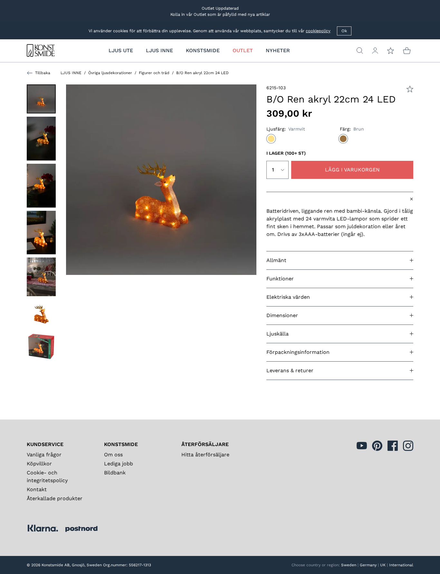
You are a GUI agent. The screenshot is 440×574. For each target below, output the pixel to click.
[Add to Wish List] (410, 89)
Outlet (243, 50)
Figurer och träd (154, 73)
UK (383, 565)
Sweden (348, 565)
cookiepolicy (318, 30)
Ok (344, 30)
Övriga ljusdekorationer (110, 73)
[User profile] (375, 50)
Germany (368, 565)
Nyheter (278, 50)
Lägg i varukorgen (352, 170)
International (401, 565)
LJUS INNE (71, 73)
